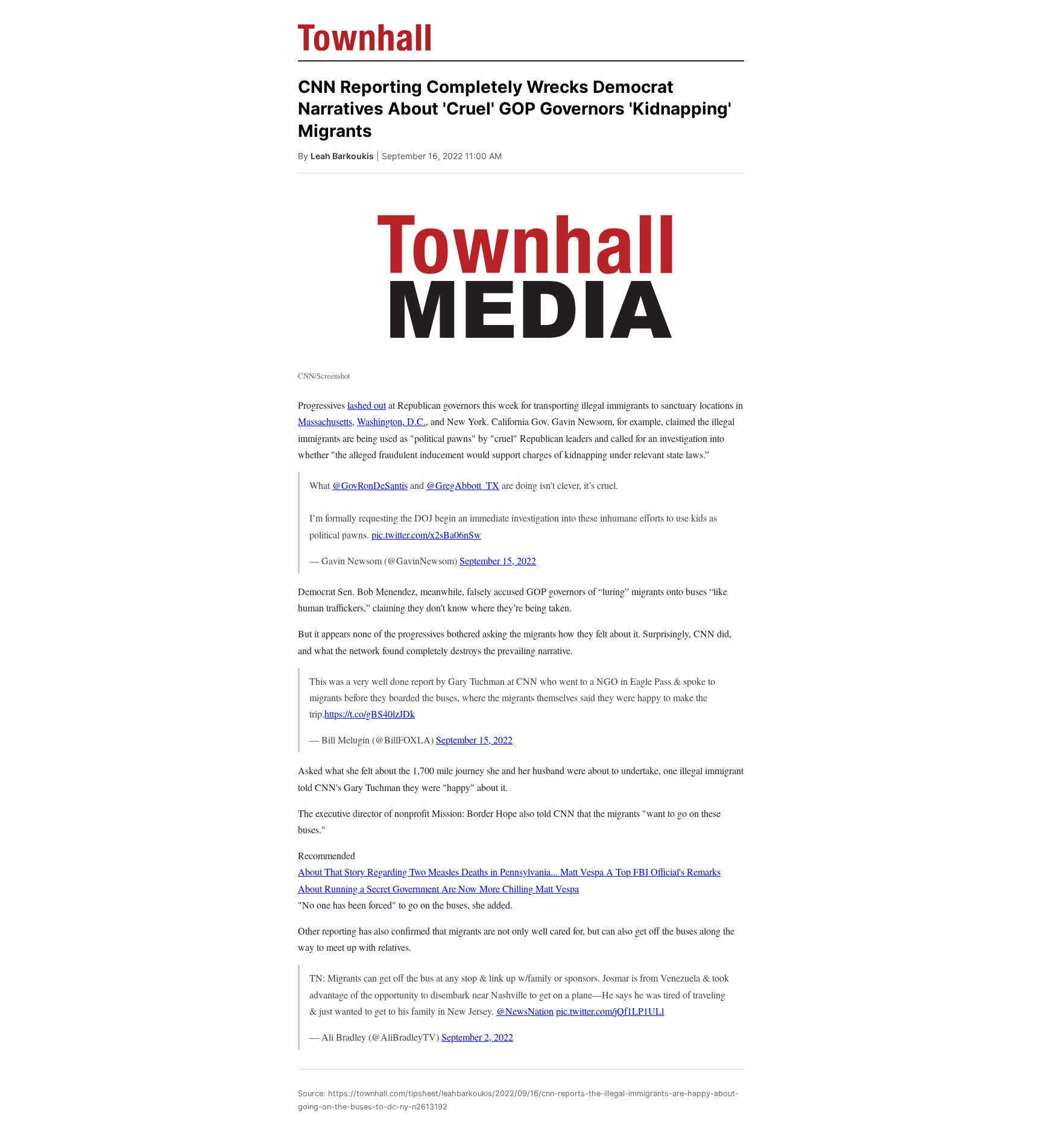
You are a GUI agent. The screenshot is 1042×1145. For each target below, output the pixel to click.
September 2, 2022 (477, 1036)
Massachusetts (325, 421)
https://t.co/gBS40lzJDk (369, 713)
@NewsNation (525, 1011)
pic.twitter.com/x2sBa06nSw (426, 534)
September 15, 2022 (497, 560)
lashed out (366, 405)
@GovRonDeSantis (370, 485)
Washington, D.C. (391, 421)
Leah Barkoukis (342, 156)
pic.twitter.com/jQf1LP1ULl (610, 1011)
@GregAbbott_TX (462, 485)
